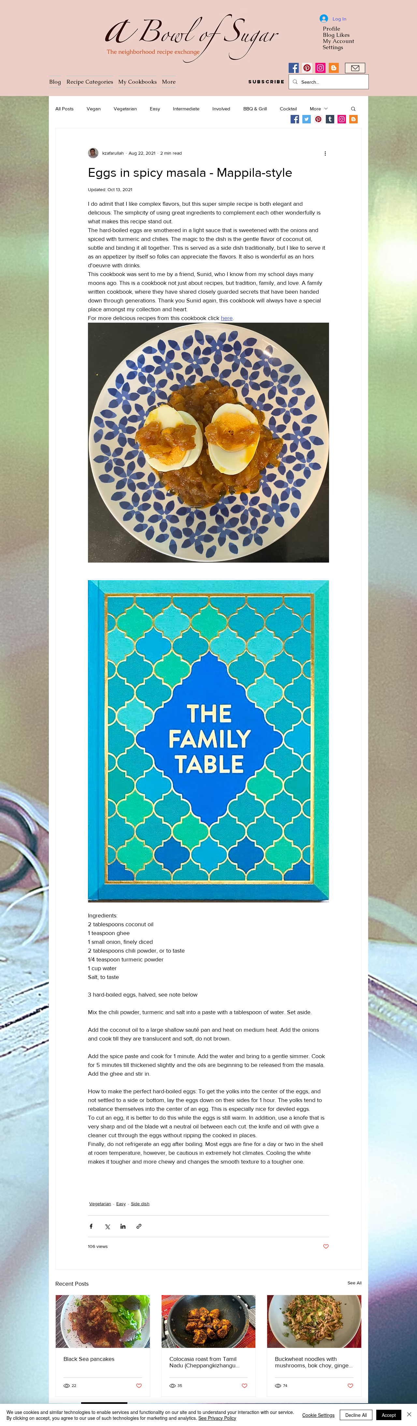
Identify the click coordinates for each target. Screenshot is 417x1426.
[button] (266, 82)
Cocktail (288, 108)
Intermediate (186, 108)
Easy (155, 108)
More (315, 108)
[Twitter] (306, 119)
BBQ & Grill (255, 108)
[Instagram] (320, 68)
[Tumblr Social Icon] (330, 119)
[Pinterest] (307, 68)
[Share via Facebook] (91, 1226)
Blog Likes (336, 35)
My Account (338, 41)
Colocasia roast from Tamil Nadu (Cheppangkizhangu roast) (203, 1362)
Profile (331, 29)
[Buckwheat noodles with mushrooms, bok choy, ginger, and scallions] (314, 1321)
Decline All (356, 1415)
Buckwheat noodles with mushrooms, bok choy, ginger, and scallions (313, 1362)
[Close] (409, 1415)
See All (355, 1282)
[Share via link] (139, 1226)
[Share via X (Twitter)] (107, 1226)
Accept (389, 1415)
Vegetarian (125, 108)
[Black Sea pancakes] (103, 1321)
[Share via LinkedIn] (123, 1226)
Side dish (140, 1203)
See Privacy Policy (217, 1418)
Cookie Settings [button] (318, 1415)
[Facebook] (294, 68)
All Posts (64, 108)
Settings (333, 47)
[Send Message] (355, 68)
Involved (221, 108)
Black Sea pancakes (89, 1359)
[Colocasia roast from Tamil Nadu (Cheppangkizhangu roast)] (209, 1321)
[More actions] (325, 153)
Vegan (94, 108)
